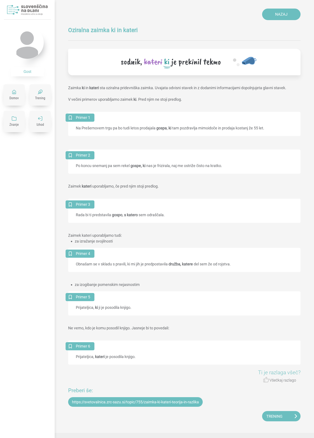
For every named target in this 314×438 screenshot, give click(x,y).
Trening (40, 98)
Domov (14, 98)
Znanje (14, 125)
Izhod (40, 125)
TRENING (274, 416)
